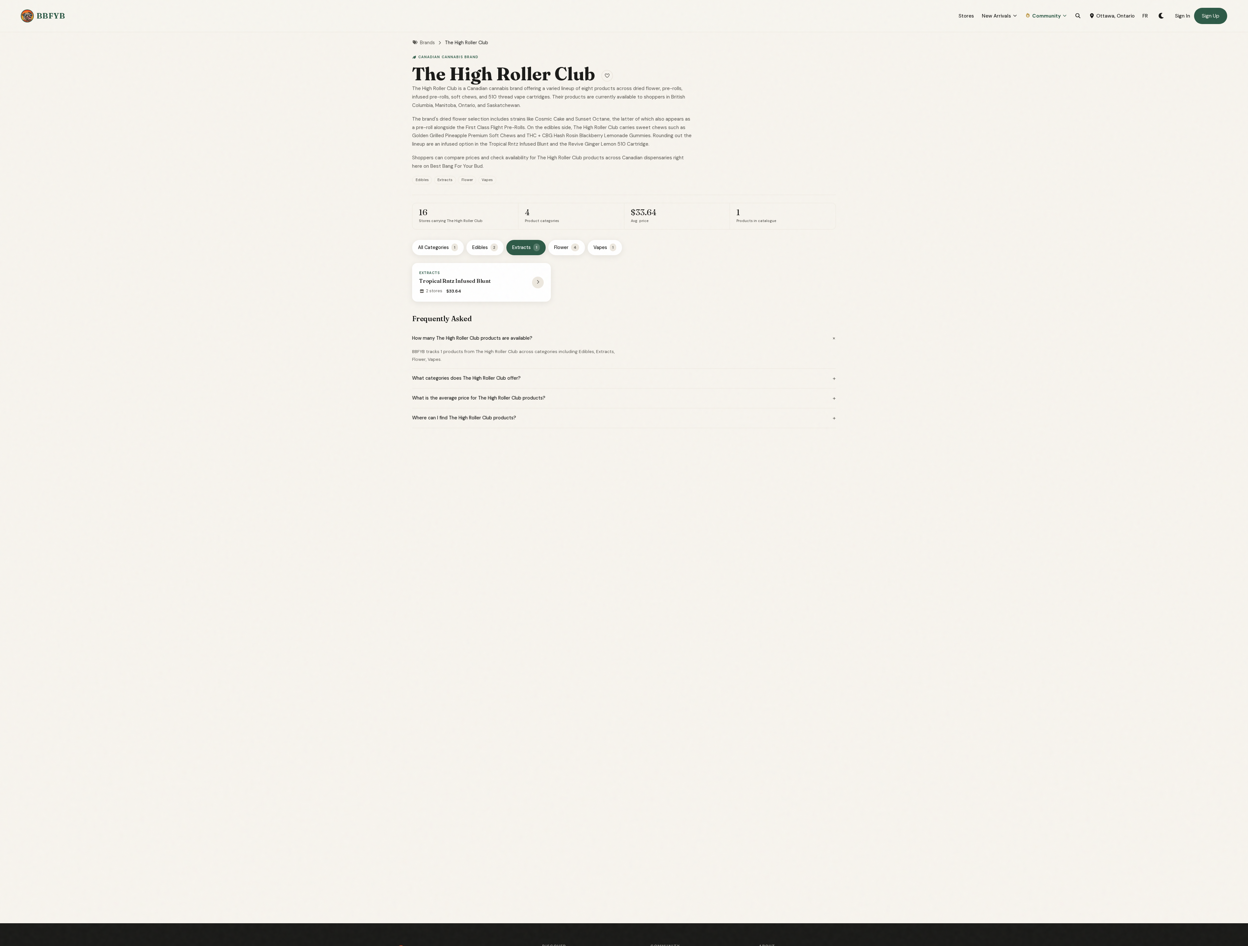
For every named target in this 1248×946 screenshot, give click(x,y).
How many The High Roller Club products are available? (624, 338)
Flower (565, 247)
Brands (427, 43)
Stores (966, 16)
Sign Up (1210, 15)
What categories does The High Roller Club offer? (624, 378)
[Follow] (607, 76)
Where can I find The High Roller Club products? (624, 418)
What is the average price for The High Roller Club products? (624, 398)
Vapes (603, 247)
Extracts (524, 247)
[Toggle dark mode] (1161, 16)
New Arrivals (996, 16)
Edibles (483, 247)
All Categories (436, 247)
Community (1046, 16)
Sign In (1182, 16)
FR (1145, 16)
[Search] (1078, 16)
